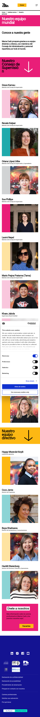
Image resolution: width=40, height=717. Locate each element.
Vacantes (26, 626)
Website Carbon (20, 711)
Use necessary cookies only (20, 392)
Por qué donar (6, 702)
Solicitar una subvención (10, 698)
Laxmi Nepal (8, 237)
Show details (30, 381)
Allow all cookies (20, 386)
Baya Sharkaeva (10, 528)
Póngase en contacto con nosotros (13, 689)
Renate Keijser (9, 123)
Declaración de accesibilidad (11, 681)
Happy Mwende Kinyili (12, 452)
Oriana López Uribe (11, 161)
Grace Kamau (8, 85)
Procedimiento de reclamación (12, 685)
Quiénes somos (12, 12)
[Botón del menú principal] (36, 5)
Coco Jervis (7, 490)
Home (3, 12)
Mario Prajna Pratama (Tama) (16, 275)
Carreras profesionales (9, 694)
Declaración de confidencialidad (12, 677)
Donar (22, 5)
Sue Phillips (7, 199)
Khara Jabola (8, 313)
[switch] (35, 361)
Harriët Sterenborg (10, 566)
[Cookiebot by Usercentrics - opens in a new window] (30, 323)
